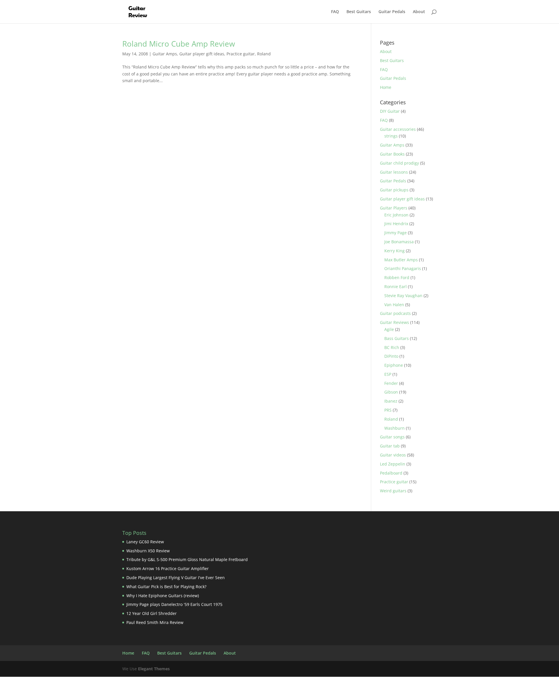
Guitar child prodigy (399, 163)
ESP (387, 374)
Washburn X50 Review (148, 550)
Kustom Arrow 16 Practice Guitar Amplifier (167, 568)
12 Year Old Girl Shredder (151, 613)
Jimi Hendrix (396, 223)
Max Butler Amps (401, 259)
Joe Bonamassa (399, 241)
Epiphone (393, 365)
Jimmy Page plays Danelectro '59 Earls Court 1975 (174, 604)
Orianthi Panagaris (402, 268)
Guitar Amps (165, 54)
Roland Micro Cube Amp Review (178, 43)
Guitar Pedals (391, 12)
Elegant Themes (154, 668)
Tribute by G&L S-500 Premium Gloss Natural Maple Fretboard (187, 559)
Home (385, 87)
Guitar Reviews (394, 322)
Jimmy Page (395, 232)
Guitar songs (392, 437)
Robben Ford (396, 277)
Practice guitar (241, 54)
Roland (264, 54)
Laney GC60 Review (145, 541)
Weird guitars (393, 490)
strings (391, 136)
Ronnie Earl (395, 286)
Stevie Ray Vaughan (403, 295)
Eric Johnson (396, 215)
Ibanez (390, 401)
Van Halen (394, 304)
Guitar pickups (394, 190)
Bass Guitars (396, 338)
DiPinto (391, 356)
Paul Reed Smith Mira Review (154, 622)
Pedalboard (391, 473)
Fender (391, 383)
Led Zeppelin (392, 464)
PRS (388, 410)
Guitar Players (393, 208)
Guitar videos (393, 455)
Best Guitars (358, 12)
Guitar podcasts (395, 313)
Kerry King (394, 250)
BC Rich (391, 347)
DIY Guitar (390, 111)
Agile (389, 329)
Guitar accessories (398, 129)
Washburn (394, 428)
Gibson (391, 392)
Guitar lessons (394, 172)
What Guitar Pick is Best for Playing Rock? (166, 586)
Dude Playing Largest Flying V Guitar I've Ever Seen (175, 577)
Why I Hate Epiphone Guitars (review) (162, 595)
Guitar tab (390, 446)
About (419, 12)
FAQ (335, 12)
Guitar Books (392, 154)
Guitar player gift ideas (201, 54)
